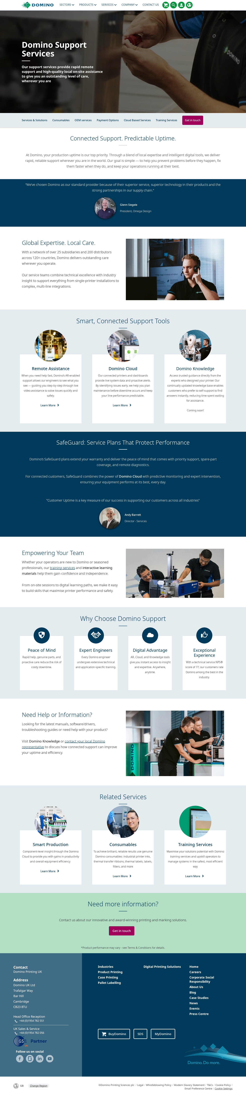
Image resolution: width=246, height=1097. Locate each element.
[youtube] (50, 1059)
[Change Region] (189, 5)
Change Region (38, 1085)
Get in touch (192, 120)
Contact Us (151, 5)
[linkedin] (40, 1059)
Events (194, 1008)
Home (193, 967)
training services (62, 567)
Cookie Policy (223, 1085)
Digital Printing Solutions (162, 967)
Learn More (47, 405)
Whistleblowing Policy (158, 1085)
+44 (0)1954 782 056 (31, 1033)
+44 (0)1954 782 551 (31, 1021)
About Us (196, 987)
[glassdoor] (30, 1059)
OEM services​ (83, 120)
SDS (140, 1034)
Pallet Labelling (109, 983)
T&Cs (210, 1085)
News (193, 1003)
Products (86, 5)
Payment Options (108, 120)
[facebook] (20, 1059)
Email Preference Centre (198, 1088)
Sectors (66, 5)
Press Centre (199, 1014)
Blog (192, 992)
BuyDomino (117, 1034)
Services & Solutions (34, 120)
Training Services (166, 120)
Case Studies (199, 998)
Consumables (61, 120)
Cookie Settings (223, 1088)
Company (128, 5)
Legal (140, 1085)
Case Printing (108, 977)
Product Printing (110, 972)
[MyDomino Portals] (181, 5)
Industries (105, 967)
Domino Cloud (130, 476)
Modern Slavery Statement (189, 1085)
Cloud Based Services (137, 120)
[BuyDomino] (165, 5)
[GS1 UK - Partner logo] (30, 1041)
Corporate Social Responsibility (201, 979)
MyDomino (163, 1034)
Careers (195, 972)
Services (107, 5)
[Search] (173, 5)
